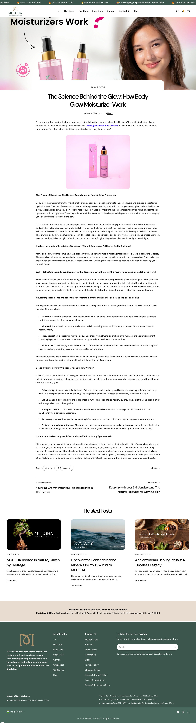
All (54, 639)
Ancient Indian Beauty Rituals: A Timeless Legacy (160, 563)
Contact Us (58, 670)
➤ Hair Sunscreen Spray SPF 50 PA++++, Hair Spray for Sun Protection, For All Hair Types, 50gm (136, 703)
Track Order (91, 649)
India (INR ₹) (16, 711)
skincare (66, 468)
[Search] (177, 11)
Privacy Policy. (165, 654)
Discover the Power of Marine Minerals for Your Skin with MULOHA (93, 565)
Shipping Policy (92, 670)
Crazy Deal (58, 664)
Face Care (58, 649)
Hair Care (58, 644)
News (110, 113)
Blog (55, 675)
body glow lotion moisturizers (102, 125)
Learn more (12, 580)
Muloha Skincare (93, 718)
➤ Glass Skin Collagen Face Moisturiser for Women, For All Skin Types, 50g (128, 696)
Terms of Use (151, 654)
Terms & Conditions (94, 680)
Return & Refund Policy (96, 675)
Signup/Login (91, 639)
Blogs (87, 659)
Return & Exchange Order (97, 685)
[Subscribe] (175, 647)
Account (89, 644)
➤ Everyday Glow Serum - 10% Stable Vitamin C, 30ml (28, 700)
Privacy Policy (92, 664)
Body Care (58, 654)
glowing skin (50, 468)
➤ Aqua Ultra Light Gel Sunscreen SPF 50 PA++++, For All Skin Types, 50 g (127, 699)
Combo (56, 659)
